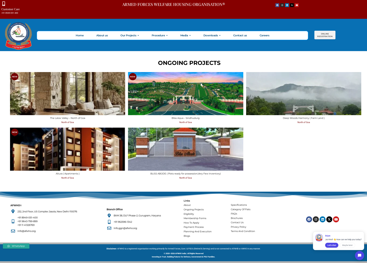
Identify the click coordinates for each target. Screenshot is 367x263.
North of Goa (67, 122)
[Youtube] (297, 5)
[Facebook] (277, 5)
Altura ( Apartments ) (68, 173)
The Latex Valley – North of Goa (67, 118)
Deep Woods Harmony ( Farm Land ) (304, 118)
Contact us (240, 35)
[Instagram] (282, 5)
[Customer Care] (3, 3)
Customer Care (10, 9)
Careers (264, 35)
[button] (129, 35)
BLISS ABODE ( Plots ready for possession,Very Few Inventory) (185, 173)
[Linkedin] (287, 5)
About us (102, 35)
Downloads (210, 35)
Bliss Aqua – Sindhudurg (186, 118)
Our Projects (128, 35)
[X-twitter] (292, 5)
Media (184, 35)
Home (80, 35)
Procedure (158, 35)
